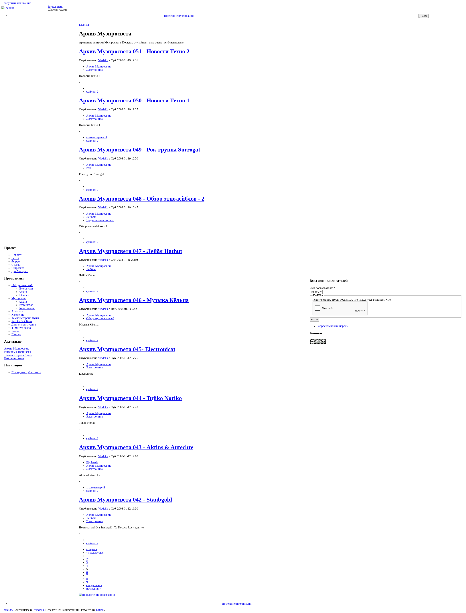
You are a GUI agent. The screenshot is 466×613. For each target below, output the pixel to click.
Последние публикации (179, 15)
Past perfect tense (14, 358)
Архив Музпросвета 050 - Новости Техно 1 (134, 100)
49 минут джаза (21, 327)
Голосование (27, 308)
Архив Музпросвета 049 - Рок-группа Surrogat (139, 149)
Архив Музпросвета (16, 348)
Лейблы (91, 216)
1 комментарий (95, 487)
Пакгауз (16, 334)
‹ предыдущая (94, 552)
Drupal (100, 609)
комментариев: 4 (96, 137)
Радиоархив (55, 6)
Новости (16, 254)
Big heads (92, 462)
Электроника (94, 69)
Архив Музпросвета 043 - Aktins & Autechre (136, 447)
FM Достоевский (22, 285)
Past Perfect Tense (21, 321)
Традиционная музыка (100, 220)
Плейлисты (26, 288)
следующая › (94, 585)
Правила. (7, 609)
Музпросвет (18, 298)
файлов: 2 (92, 91)
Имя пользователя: (322, 287)
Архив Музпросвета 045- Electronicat (127, 349)
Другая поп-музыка (23, 324)
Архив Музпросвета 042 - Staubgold (125, 499)
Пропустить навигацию (16, 3)
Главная (84, 24)
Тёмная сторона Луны (25, 318)
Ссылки (16, 264)
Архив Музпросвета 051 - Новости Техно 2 (134, 51)
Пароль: (316, 291)
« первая (91, 549)
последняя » (93, 588)
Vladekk (103, 60)
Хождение (17, 314)
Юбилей (24, 295)
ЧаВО (15, 258)
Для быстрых (19, 271)
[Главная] (7, 7)
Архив (23, 291)
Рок (88, 167)
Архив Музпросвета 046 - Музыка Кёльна (134, 300)
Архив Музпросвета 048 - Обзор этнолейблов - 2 (141, 198)
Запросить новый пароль (332, 326)
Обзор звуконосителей (100, 318)
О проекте (17, 267)
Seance (15, 331)
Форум (15, 261)
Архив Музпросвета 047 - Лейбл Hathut (130, 251)
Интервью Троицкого (17, 351)
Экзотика (17, 311)
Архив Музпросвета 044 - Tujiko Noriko (130, 398)
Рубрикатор (26, 304)
